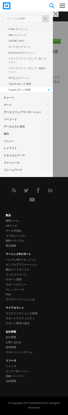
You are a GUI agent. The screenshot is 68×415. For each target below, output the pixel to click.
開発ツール (12, 220)
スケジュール (12, 163)
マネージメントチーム (19, 351)
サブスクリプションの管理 (21, 313)
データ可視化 (14, 230)
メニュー (9, 141)
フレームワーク (13, 170)
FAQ (8, 294)
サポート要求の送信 (17, 323)
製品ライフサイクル (17, 269)
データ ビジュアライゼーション (22, 112)
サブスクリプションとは (20, 299)
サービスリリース (16, 274)
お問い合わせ (14, 342)
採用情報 (11, 347)
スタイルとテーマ (14, 156)
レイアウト (10, 148)
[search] (45, 18)
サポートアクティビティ (20, 318)
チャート (9, 98)
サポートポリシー (16, 284)
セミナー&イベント (17, 370)
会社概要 (11, 336)
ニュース (11, 365)
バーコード (10, 120)
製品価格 (11, 245)
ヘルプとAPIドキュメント (21, 259)
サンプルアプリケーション (21, 264)
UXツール (11, 225)
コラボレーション (16, 235)
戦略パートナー (15, 375)
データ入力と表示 (14, 127)
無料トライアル (15, 240)
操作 (6, 134)
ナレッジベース (15, 289)
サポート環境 (14, 279)
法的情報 (11, 380)
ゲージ (8, 105)
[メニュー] (62, 6)
